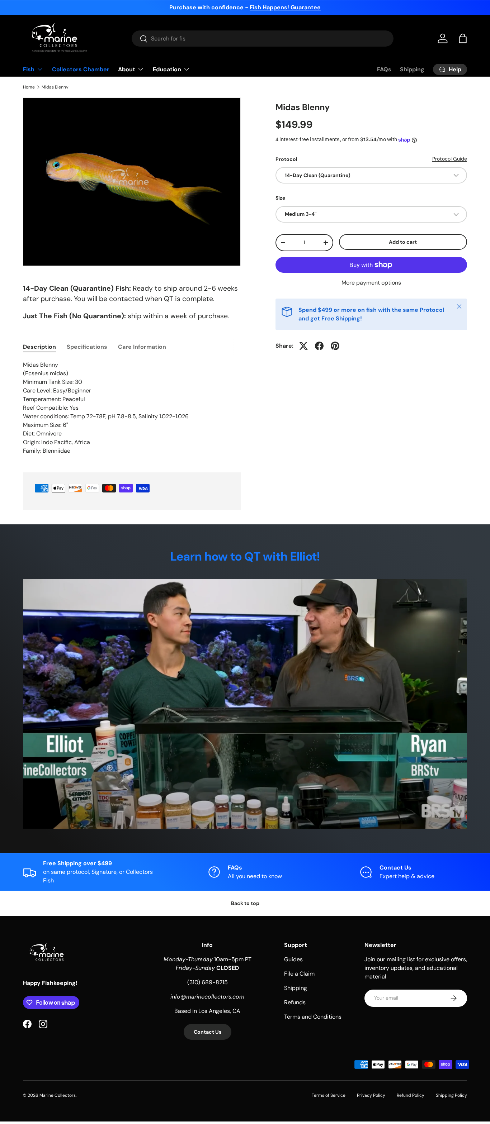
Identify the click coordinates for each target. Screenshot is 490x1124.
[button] (463, 38)
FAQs (384, 69)
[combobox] (263, 38)
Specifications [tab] (87, 347)
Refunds (295, 1002)
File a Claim (299, 973)
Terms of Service (328, 1095)
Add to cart (403, 242)
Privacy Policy (371, 1095)
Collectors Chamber (80, 69)
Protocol (286, 159)
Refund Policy (410, 1095)
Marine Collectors (57, 1095)
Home (29, 87)
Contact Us (207, 1032)
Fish (28, 69)
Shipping (412, 69)
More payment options (371, 282)
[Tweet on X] (303, 346)
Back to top (245, 903)
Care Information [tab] (142, 347)
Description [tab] (39, 347)
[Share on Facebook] (319, 346)
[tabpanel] (132, 408)
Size (280, 198)
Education (167, 69)
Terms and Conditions (312, 1016)
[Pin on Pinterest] (335, 346)
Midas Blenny (55, 87)
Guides (293, 959)
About (126, 69)
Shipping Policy (451, 1095)
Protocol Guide (449, 159)
